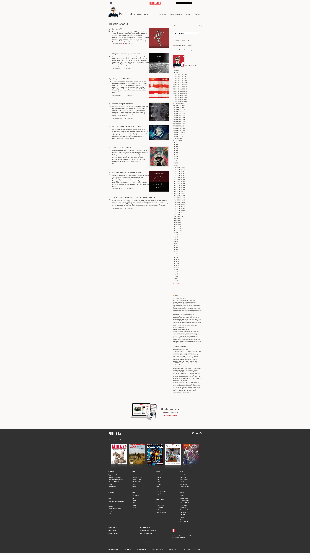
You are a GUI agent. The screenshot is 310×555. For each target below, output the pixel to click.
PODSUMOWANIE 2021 (180, 95)
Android (177, 533)
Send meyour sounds (187, 290)
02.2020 (176, 260)
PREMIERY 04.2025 (179, 120)
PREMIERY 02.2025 (179, 112)
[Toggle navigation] (110, 3)
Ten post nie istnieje (186, 45)
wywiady (197, 14)
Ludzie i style (184, 498)
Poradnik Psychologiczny (115, 479)
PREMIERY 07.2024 (179, 126)
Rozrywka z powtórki (187, 40)
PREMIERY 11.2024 (178, 134)
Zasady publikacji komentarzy (148, 530)
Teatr (157, 487)
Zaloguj (198, 2)
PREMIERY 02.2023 (179, 173)
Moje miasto (183, 505)
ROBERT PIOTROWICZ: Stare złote (181, 329)
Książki (158, 475)
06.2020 (176, 268)
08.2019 (176, 157)
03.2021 (176, 237)
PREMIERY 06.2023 (179, 190)
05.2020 (176, 266)
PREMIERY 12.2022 (179, 212)
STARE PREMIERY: (178, 140)
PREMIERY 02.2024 (179, 109)
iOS (173, 533)
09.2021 (176, 249)
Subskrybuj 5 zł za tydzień (170, 415)
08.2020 (176, 272)
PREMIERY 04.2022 (180, 179)
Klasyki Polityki (184, 503)
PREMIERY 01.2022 (179, 167)
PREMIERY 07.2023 (179, 194)
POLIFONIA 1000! (178, 103)
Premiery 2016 (178, 229)
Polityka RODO (144, 536)
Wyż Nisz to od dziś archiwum (180, 349)
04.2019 (176, 149)
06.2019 (176, 153)
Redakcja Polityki (113, 527)
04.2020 (176, 264)
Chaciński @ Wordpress (181, 346)
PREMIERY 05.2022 (179, 183)
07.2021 (176, 245)
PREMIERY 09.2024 (179, 130)
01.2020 (176, 257)
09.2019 (176, 159)
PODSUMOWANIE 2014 (180, 81)
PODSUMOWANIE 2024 (180, 101)
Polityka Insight (127, 549)
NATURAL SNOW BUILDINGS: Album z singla (183, 314)
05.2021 (176, 241)
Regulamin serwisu (145, 527)
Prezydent (111, 511)
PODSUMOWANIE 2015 (180, 83)
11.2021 (176, 253)
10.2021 (176, 251)
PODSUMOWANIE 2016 (180, 85)
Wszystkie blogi (184, 487)
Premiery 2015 (178, 227)
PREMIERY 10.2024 (179, 132)
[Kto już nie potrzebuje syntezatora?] (159, 63)
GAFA (134, 505)
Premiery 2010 (178, 216)
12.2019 (176, 165)
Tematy (182, 517)
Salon (110, 484)
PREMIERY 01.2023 (179, 169)
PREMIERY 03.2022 (179, 175)
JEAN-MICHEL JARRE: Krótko (179, 298)
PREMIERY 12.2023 (179, 214)
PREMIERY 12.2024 (178, 136)
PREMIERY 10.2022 (179, 204)
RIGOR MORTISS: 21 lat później (180, 366)
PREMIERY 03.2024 (179, 114)
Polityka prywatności (146, 533)
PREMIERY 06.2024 (179, 124)
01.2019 (176, 142)
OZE (133, 503)
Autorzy (182, 515)
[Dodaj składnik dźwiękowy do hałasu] (159, 181)
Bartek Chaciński (129, 43)
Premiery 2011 (178, 218)
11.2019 (176, 163)
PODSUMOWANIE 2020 (180, 93)
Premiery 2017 (178, 231)
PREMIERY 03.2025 (179, 116)
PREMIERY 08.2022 (179, 196)
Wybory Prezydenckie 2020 (116, 501)
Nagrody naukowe (161, 512)
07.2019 (176, 155)
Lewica (110, 506)
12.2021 (176, 255)
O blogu (175, 72)
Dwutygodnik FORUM (113, 549)
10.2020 (176, 276)
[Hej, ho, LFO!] (159, 38)
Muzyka (158, 477)
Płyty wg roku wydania (176, 14)
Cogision (157, 549)
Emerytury (135, 496)
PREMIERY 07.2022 (179, 192)
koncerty (188, 14)
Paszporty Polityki (161, 491)
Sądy (109, 513)
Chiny (134, 487)
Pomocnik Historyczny (114, 477)
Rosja (134, 484)
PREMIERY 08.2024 (179, 128)
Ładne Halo (161, 549)
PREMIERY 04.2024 (179, 118)
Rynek (134, 492)
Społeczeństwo (184, 500)
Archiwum (183, 512)
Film (157, 479)
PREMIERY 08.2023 (179, 198)
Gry (157, 489)
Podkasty (183, 507)
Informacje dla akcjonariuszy (148, 541)
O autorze (176, 70)
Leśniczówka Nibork (141, 549)
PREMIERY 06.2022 (179, 188)
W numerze (111, 471)
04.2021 (176, 239)
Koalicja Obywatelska (114, 508)
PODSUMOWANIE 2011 (180, 75)
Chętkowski (183, 484)
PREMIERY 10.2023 (179, 206)
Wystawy (159, 484)
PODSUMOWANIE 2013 (180, 79)
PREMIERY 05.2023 (179, 186)
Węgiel (134, 500)
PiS (109, 504)
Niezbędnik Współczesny (115, 482)
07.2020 (176, 270)
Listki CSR (135, 507)
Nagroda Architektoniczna (163, 494)
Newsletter (175, 433)
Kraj (109, 498)
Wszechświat (160, 505)
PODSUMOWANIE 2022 (180, 97)
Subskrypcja (185, 433)
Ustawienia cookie (145, 539)
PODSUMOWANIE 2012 (180, 77)
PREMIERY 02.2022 (179, 171)
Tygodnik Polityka (113, 475)
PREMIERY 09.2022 (179, 200)
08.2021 (176, 247)
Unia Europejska (137, 477)
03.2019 (176, 146)
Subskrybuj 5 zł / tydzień (184, 2)
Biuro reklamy (112, 530)
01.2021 (176, 233)
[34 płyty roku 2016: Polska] (159, 88)
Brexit (134, 475)
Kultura (158, 471)
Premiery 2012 (178, 220)
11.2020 (176, 278)
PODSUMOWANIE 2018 (180, 89)
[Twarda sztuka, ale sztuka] (159, 156)
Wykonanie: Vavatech (173, 549)
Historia (182, 496)
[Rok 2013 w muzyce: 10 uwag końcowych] (159, 133)
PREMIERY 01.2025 (178, 107)
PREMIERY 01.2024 (179, 105)
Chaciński (183, 482)
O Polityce (111, 539)
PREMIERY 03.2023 (179, 177)
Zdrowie (158, 503)
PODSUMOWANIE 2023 (180, 99)
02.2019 (176, 144)
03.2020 (176, 262)
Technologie (159, 507)
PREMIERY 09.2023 (179, 202)
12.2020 (176, 280)
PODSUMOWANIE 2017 (180, 87)
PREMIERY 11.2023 (179, 210)
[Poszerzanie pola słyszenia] (159, 112)
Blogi (181, 471)
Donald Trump (136, 479)
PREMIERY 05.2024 (179, 122)
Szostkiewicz (184, 479)
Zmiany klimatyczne (162, 510)
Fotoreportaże (184, 510)
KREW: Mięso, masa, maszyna (180, 380)
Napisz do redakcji (113, 533)
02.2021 (176, 235)
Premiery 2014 (178, 225)
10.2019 (176, 161)
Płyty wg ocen (162, 14)
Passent (182, 475)
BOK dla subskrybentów (114, 536)
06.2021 (176, 243)
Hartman (183, 477)
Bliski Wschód (136, 482)
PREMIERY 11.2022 (179, 208)
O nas (181, 519)
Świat (133, 471)
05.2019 (176, 151)
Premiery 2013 (178, 223)
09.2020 (176, 274)
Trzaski (176, 295)
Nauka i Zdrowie (160, 499)
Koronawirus (111, 492)
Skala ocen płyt (177, 138)
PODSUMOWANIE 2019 (180, 91)
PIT (133, 498)
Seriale (158, 482)
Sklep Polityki (184, 522)
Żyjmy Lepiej (112, 487)
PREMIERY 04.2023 (180, 181)
